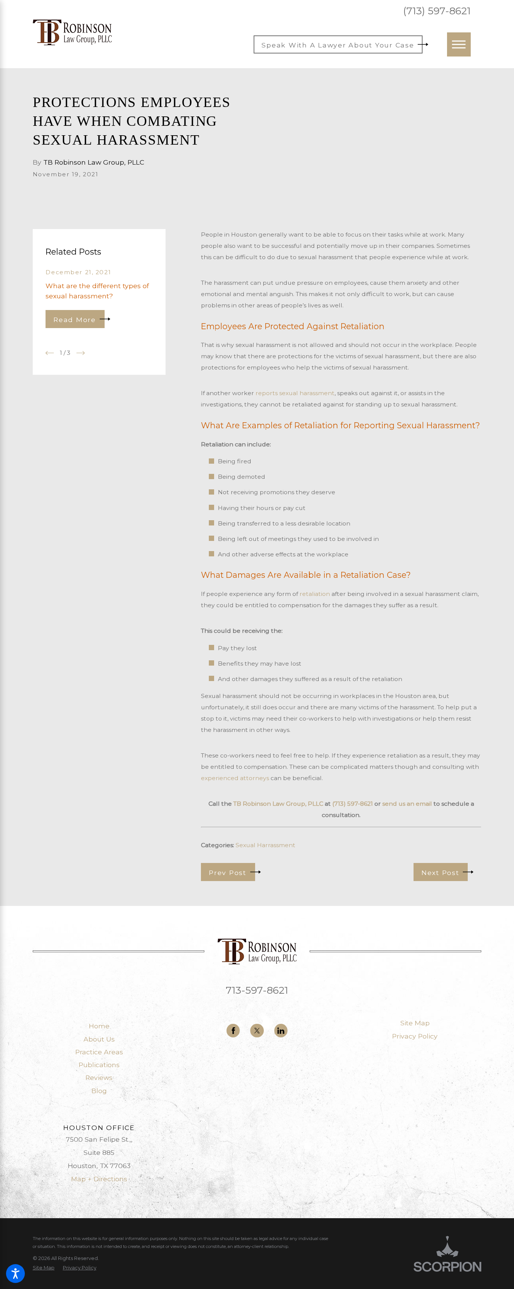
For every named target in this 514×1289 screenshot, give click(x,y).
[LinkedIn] (280, 1030)
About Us (99, 1039)
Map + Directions (99, 1179)
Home (99, 1026)
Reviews (99, 1077)
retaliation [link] (315, 593)
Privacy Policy (415, 1036)
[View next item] (80, 353)
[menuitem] (99, 1026)
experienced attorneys (235, 778)
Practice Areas (99, 1052)
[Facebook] (233, 1030)
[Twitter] (256, 1030)
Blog (99, 1091)
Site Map (415, 1023)
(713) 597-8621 (437, 11)
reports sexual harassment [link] (295, 393)
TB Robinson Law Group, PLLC (278, 803)
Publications (99, 1065)
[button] (15, 1273)
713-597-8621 (257, 990)
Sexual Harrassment (265, 845)
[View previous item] (50, 353)
